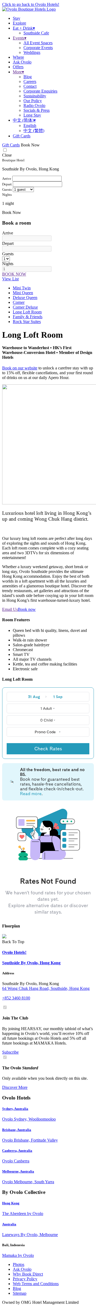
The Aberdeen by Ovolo (22, 1213)
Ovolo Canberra (15, 1161)
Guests (8, 254)
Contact (30, 86)
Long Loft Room (27, 312)
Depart (8, 243)
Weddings (31, 52)
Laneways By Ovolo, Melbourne (30, 1234)
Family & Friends (27, 316)
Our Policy (32, 100)
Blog (27, 76)
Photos (18, 1264)
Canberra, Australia (17, 1151)
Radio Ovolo (34, 105)
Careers (29, 81)
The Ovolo (20, 1068)
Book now (27, 609)
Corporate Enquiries (40, 91)
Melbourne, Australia (18, 1171)
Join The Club (15, 1018)
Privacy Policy (25, 1279)
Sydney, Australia (15, 1109)
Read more (31, 793)
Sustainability (34, 96)
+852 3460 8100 (16, 998)
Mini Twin (22, 288)
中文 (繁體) (33, 130)
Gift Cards (21, 136)
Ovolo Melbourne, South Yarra (28, 1182)
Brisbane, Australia (16, 1130)
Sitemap (19, 1293)
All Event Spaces (38, 43)
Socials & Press (36, 110)
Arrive (7, 233)
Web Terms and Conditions (36, 1283)
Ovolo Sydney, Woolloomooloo (29, 1119)
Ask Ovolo (22, 1269)
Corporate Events (38, 47)
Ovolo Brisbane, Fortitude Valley (30, 1140)
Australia (9, 1224)
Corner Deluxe (25, 307)
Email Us (10, 609)
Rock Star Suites (27, 321)
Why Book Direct (28, 1274)
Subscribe (10, 1052)
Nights (7, 263)
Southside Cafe (36, 33)
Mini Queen (23, 292)
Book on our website (19, 368)
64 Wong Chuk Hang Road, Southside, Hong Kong (46, 988)
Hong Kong (10, 1203)
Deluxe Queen (25, 297)
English (29, 125)
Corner (19, 302)
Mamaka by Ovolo (18, 1255)
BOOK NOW (14, 274)
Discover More (14, 1087)
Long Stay (32, 115)
